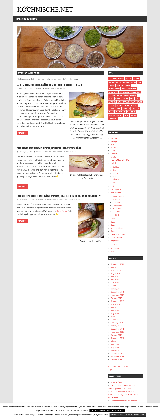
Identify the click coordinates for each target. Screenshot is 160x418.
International (116, 192)
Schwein (116, 179)
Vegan (115, 244)
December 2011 (117, 353)
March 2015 (116, 270)
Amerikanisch (50, 88)
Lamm (115, 173)
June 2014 (115, 279)
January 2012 (116, 350)
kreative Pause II (117, 382)
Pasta (117, 99)
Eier (139, 82)
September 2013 (117, 301)
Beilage (129, 79)
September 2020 (117, 264)
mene (38, 88)
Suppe (118, 109)
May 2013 (115, 313)
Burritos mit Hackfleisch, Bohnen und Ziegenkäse (49, 148)
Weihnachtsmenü (116, 115)
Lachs (119, 95)
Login (110, 369)
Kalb (114, 170)
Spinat (111, 109)
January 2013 (116, 326)
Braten (136, 79)
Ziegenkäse (113, 119)
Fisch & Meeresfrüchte (120, 160)
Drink (133, 82)
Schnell (119, 105)
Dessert (126, 82)
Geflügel (120, 85)
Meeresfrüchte (130, 95)
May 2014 (115, 282)
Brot (64, 88)
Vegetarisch (120, 112)
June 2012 (115, 344)
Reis (131, 99)
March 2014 (116, 286)
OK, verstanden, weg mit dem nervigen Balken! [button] (107, 410)
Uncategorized (116, 237)
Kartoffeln (124, 92)
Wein (113, 251)
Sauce (139, 102)
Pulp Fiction (62, 211)
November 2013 (117, 295)
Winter (133, 115)
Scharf (111, 105)
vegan (111, 112)
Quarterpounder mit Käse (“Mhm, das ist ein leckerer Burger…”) (59, 196)
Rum (119, 102)
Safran (126, 102)
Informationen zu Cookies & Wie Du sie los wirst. (127, 415)
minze (111, 99)
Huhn (124, 89)
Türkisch (116, 215)
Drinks (113, 157)
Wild (126, 115)
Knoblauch (135, 92)
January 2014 (116, 289)
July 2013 (114, 307)
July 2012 (114, 341)
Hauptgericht (68, 152)
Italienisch (113, 92)
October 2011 (116, 359)
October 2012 (116, 335)
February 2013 (117, 322)
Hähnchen (132, 89)
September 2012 (117, 338)
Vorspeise (131, 112)
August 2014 (116, 273)
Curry (118, 82)
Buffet (111, 82)
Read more (22, 133)
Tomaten (126, 109)
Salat (133, 102)
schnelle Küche (131, 105)
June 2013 (115, 310)
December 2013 (117, 292)
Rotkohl (112, 102)
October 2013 (116, 298)
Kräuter (112, 95)
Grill (128, 85)
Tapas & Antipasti (118, 234)
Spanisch (116, 212)
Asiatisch (116, 202)
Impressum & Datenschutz (26, 19)
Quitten (125, 99)
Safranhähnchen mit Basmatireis (124, 400)
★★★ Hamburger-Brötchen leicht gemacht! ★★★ (50, 85)
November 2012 (117, 332)
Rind (76, 152)
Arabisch (112, 79)
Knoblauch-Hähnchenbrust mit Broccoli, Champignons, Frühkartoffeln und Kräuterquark (124, 394)
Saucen (114, 225)
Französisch (117, 205)
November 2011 (117, 356)
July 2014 (114, 276)
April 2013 (115, 316)
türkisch (135, 109)
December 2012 (117, 329)
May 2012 (115, 347)
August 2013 (116, 304)
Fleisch (59, 152)
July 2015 (114, 267)
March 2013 (116, 319)
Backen (59, 88)
